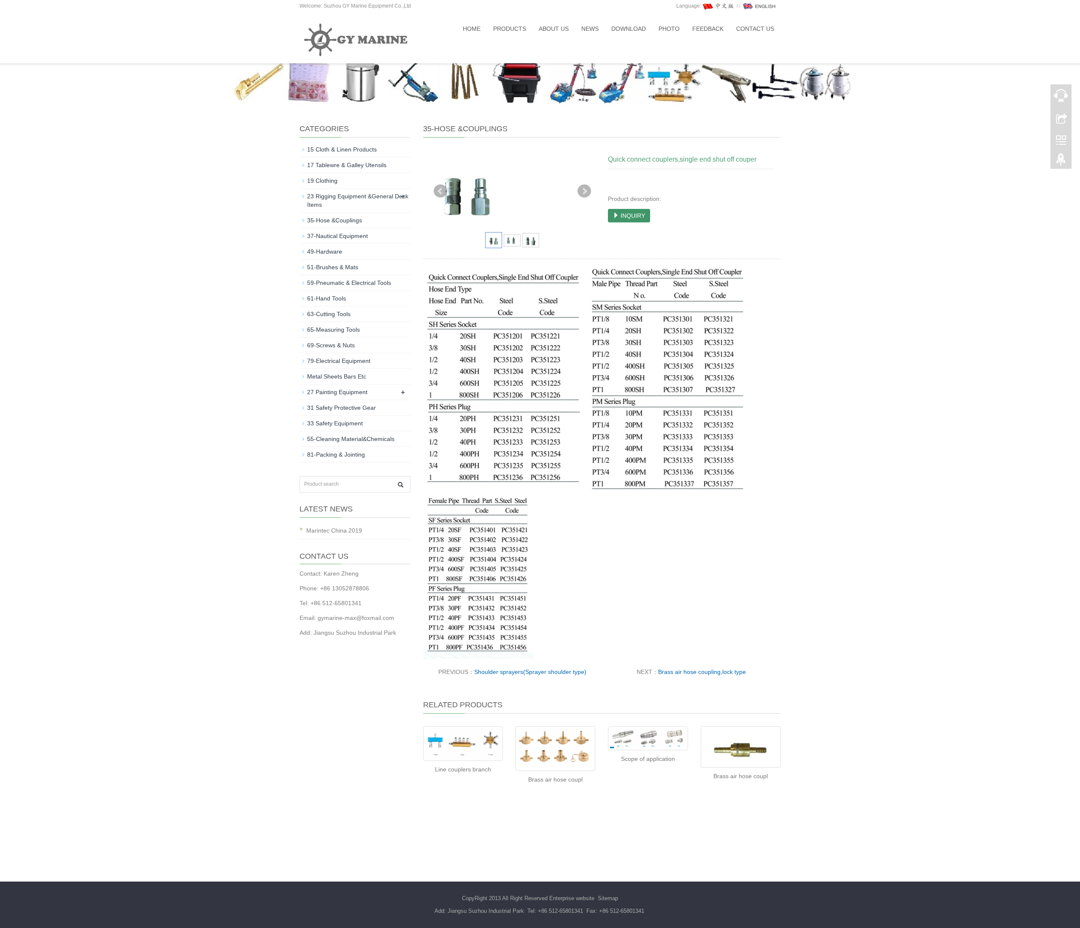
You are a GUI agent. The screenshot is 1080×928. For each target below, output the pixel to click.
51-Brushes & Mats (332, 267)
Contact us (755, 28)
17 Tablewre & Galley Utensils (346, 165)
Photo (669, 28)
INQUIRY (632, 215)
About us (554, 28)
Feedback (708, 28)
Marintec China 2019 (334, 530)
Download (628, 28)
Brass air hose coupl (555, 779)
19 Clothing (322, 180)
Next (584, 191)
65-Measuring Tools (333, 329)
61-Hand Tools (326, 298)
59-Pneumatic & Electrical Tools (349, 282)
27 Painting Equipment (337, 392)
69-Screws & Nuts (331, 345)
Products (509, 28)
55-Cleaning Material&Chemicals (350, 439)
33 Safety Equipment (335, 423)
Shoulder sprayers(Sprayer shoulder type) (530, 671)
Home (472, 28)
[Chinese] (718, 6)
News (590, 28)
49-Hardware (324, 251)
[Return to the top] (1061, 161)
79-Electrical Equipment (338, 360)
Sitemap (608, 898)
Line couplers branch (463, 769)
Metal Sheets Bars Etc (336, 376)
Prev (440, 191)
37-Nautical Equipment (337, 236)
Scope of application (648, 758)
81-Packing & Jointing (336, 454)
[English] (759, 6)
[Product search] (400, 484)
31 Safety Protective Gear (341, 407)
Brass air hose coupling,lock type (702, 671)
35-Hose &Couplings (334, 220)
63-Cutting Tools (329, 314)
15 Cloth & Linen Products (342, 149)
